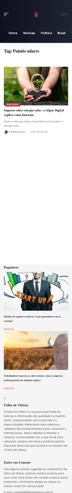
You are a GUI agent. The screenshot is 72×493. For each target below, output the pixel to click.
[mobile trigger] (7, 14)
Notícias (12, 104)
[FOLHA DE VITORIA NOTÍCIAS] (36, 14)
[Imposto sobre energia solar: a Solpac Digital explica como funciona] (36, 86)
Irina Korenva (17, 131)
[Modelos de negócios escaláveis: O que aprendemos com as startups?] (36, 291)
